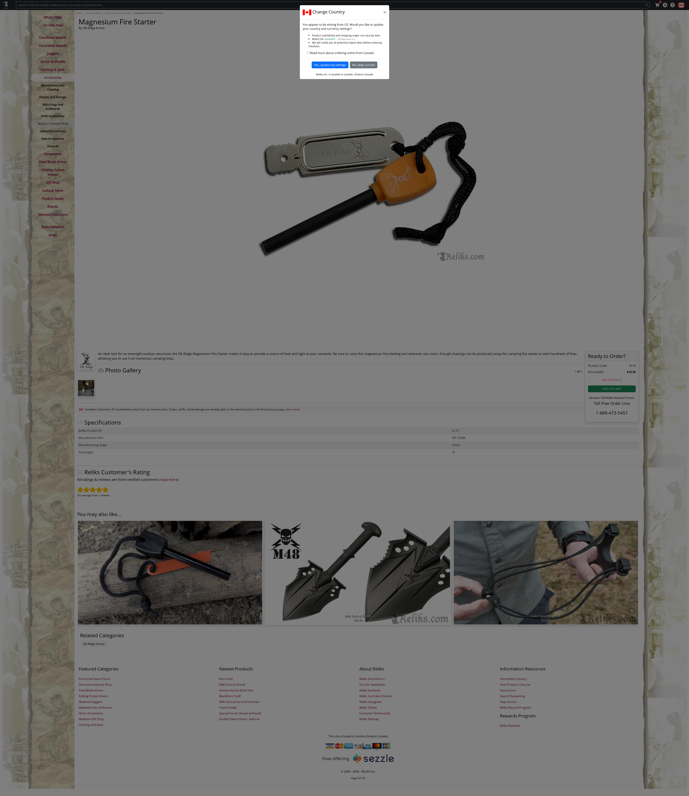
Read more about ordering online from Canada (342, 53)
